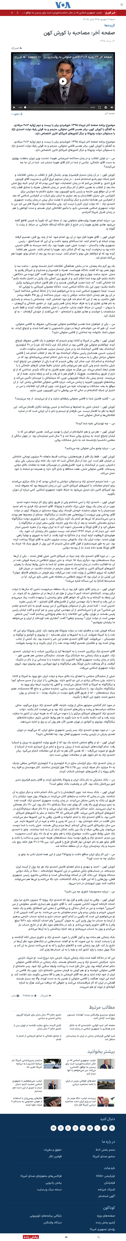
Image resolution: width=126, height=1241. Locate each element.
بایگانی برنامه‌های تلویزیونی (46, 1216)
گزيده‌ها (109, 25)
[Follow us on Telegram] (105, 1128)
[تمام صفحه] (99, 107)
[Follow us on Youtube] (90, 1128)
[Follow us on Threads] (75, 1128)
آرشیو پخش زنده (105, 1223)
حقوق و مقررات (53, 1150)
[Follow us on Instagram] (83, 1128)
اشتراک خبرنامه (106, 1190)
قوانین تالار (55, 1156)
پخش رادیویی (53, 1183)
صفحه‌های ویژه (106, 1216)
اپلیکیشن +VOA (105, 1176)
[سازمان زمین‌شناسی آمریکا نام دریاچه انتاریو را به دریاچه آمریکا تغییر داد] (52, 1064)
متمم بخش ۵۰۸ (105, 1150)
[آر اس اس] (68, 1128)
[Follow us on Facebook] (112, 1128)
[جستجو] (98, 1237)
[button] (17, 13)
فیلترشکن (109, 1183)
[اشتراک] (53, 1128)
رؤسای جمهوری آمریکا (102, 1229)
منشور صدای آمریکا (104, 1156)
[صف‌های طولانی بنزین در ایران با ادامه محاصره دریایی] (106, 1084)
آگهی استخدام (106, 1196)
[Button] (16, 48)
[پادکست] (61, 1128)
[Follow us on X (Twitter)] (97, 1128)
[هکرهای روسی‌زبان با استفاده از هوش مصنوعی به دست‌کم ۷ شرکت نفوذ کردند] (52, 1102)
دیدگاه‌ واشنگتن (52, 1223)
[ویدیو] (66, 1237)
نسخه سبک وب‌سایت (49, 1190)
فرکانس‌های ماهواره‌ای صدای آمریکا (41, 1176)
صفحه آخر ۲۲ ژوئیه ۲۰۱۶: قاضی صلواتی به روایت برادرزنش (75, 57)
